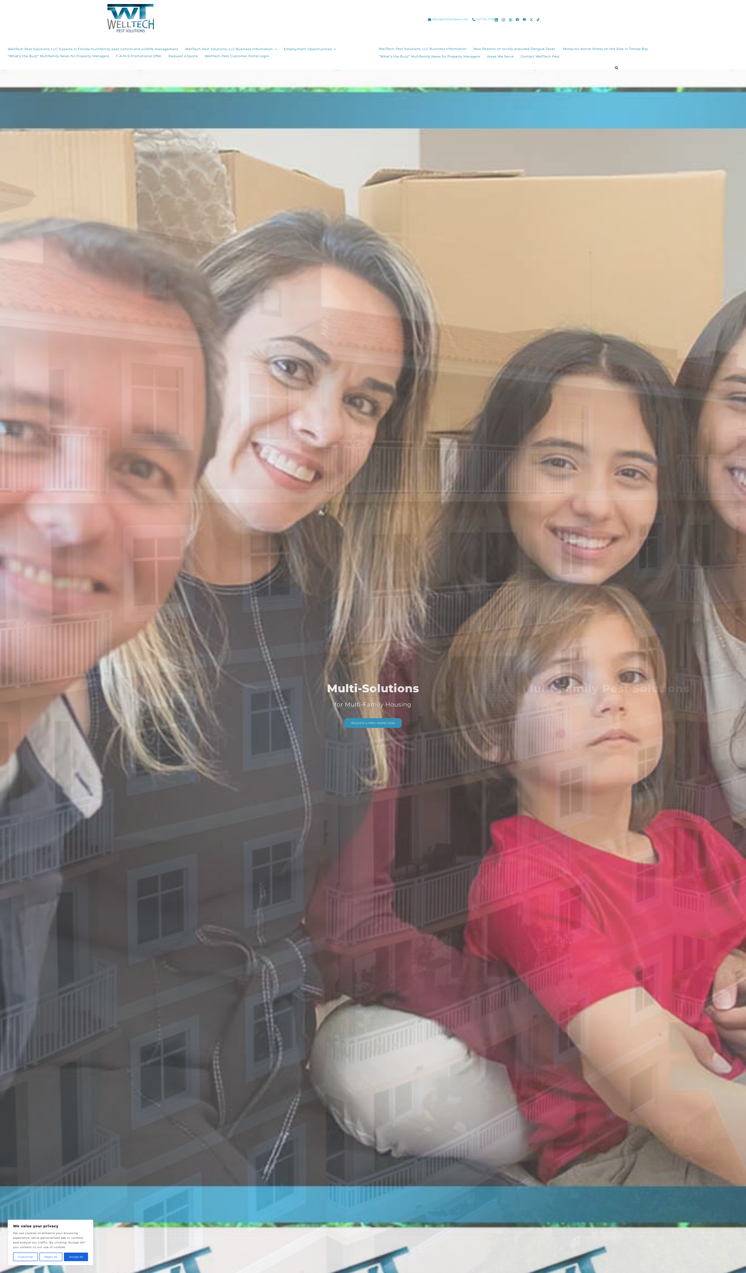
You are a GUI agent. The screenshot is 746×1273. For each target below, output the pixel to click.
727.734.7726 (485, 19)
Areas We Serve (500, 56)
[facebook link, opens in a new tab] (517, 19)
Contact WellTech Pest (540, 56)
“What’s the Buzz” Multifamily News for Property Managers (58, 56)
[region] (50, 1242)
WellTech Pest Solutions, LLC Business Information (229, 49)
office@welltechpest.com (450, 19)
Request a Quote (183, 56)
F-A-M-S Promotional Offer (139, 56)
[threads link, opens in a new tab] (510, 19)
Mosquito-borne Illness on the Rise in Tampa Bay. (606, 49)
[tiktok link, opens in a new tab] (538, 19)
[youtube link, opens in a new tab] (524, 19)
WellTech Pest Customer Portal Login (237, 56)
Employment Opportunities (308, 49)
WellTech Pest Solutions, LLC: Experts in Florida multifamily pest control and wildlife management (93, 49)
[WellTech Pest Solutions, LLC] (129, 19)
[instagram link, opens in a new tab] (503, 19)
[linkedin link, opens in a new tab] (496, 19)
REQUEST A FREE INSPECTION (373, 723)
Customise (25, 1257)
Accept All (76, 1257)
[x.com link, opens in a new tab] (531, 19)
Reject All (50, 1257)
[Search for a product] (616, 67)
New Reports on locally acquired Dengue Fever (514, 49)
